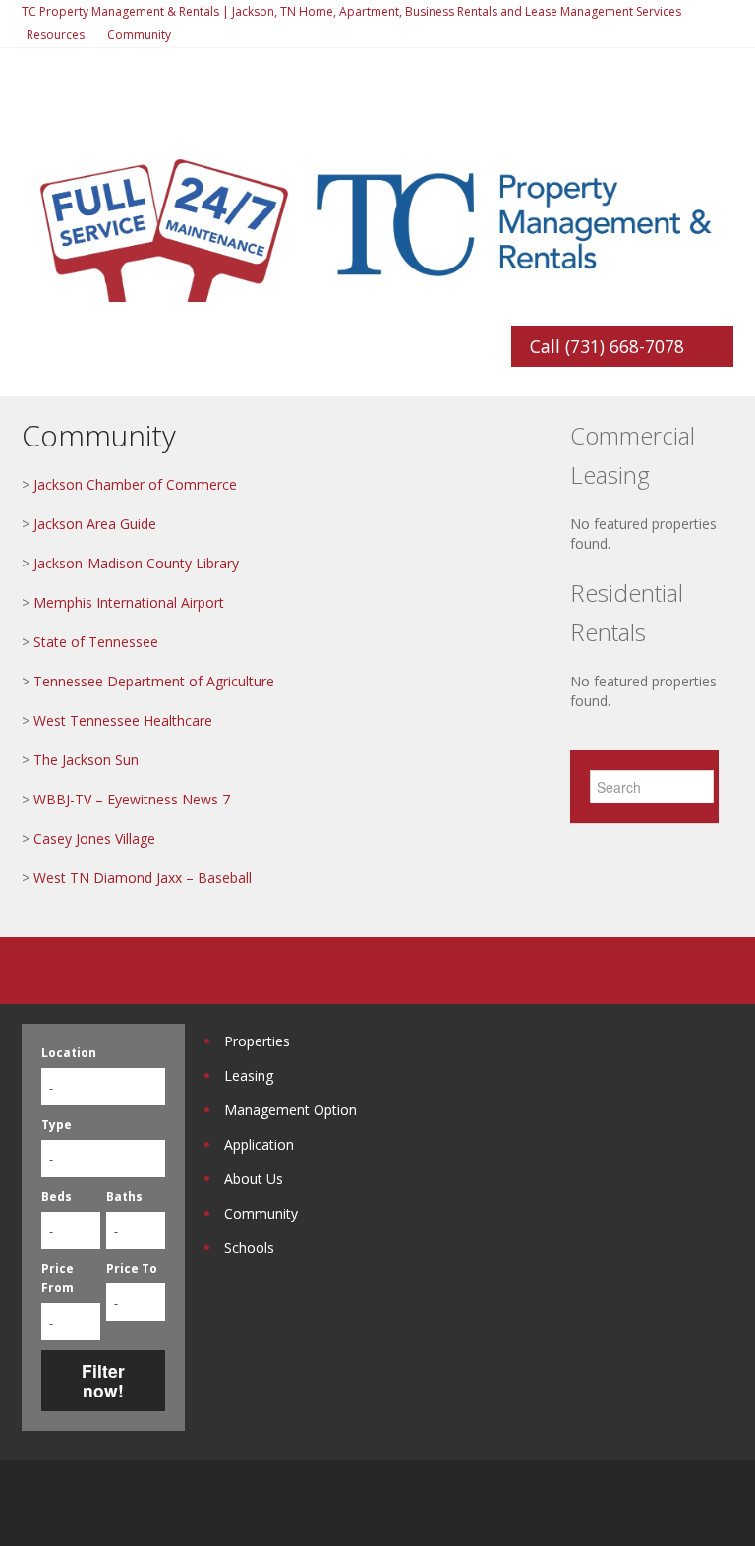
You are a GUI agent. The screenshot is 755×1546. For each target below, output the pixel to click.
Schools (249, 1247)
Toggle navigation (39, 124)
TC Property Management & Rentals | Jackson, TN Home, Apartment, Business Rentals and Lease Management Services (351, 11)
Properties (257, 1041)
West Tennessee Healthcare (122, 720)
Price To (131, 1268)
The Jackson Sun (86, 759)
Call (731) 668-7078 (607, 346)
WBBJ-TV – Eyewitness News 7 (131, 799)
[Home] (377, 219)
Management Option (290, 1109)
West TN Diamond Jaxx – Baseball (142, 877)
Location (68, 1052)
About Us (253, 1178)
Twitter (721, 1503)
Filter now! (103, 1380)
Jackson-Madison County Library (136, 563)
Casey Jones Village (94, 838)
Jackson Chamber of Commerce (135, 484)
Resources (56, 35)
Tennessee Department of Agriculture (153, 681)
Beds (56, 1196)
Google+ (673, 1503)
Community (139, 35)
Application (259, 1144)
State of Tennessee (95, 641)
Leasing (248, 1075)
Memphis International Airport (128, 602)
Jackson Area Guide (94, 523)
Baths (124, 1196)
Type (56, 1124)
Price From (57, 1278)
